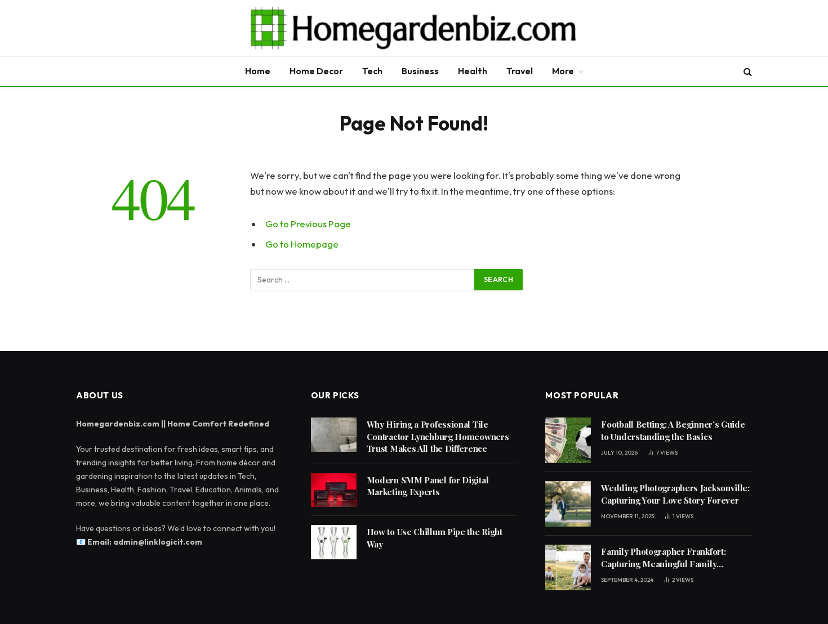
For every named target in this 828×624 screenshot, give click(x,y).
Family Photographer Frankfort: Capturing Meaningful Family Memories (663, 558)
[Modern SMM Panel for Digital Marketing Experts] (334, 490)
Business (420, 71)
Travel (519, 71)
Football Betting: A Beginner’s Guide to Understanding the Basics (673, 430)
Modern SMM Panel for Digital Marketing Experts (428, 485)
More (563, 71)
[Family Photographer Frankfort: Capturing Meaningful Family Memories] (568, 567)
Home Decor (316, 71)
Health (472, 71)
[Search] (746, 71)
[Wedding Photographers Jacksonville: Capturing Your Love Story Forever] (568, 504)
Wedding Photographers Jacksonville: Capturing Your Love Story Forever (675, 493)
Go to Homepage (302, 244)
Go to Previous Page (308, 224)
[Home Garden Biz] (414, 28)
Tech (372, 71)
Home (257, 71)
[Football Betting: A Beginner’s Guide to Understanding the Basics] (568, 440)
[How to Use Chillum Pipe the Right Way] (334, 542)
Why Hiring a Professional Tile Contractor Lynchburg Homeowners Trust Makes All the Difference (438, 436)
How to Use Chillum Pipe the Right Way (434, 537)
